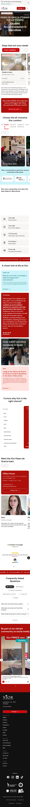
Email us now (14, 490)
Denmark (5, 720)
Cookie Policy (12, 803)
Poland (4, 727)
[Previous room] (22, 50)
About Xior (5, 740)
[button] (3, 63)
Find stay (20, 8)
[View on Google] (15, 559)
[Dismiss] (28, 2)
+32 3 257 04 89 (7, 706)
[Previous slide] (2, 132)
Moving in (11, 586)
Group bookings (7, 745)
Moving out (20, 586)
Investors (5, 763)
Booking (16, 597)
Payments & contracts (10, 594)
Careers (5, 766)
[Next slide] (6, 132)
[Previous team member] (2, 465)
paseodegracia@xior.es (9, 486)
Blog (4, 748)
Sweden (5, 735)
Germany (5, 722)
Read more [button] (15, 556)
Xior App (5, 758)
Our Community (7, 743)
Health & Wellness (20, 126)
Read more (5, 388)
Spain (4, 732)
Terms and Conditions (11, 799)
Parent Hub (5, 755)
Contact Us (5, 753)
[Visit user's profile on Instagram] (3, 682)
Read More (5, 289)
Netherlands (6, 725)
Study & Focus (6, 127)
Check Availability (10, 50)
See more (15, 620)
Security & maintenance (16, 590)
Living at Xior (24, 594)
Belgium (4, 717)
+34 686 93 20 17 (8, 484)
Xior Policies (18, 803)
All (2, 125)
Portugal (5, 730)
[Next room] (26, 50)
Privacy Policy (21, 799)
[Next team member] (6, 465)
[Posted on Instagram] (28, 682)
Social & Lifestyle (13, 126)
